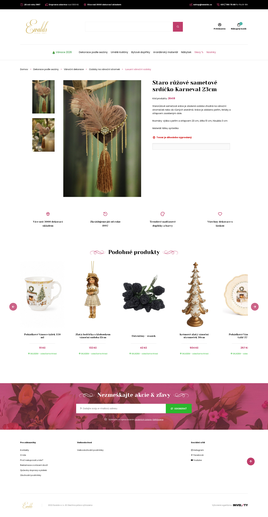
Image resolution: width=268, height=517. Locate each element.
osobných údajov (143, 419)
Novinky (211, 52)
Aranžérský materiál (165, 52)
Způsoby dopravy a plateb (33, 470)
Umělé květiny (119, 52)
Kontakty (24, 450)
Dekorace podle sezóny (93, 52)
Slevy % (198, 52)
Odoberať (180, 408)
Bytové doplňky (140, 52)
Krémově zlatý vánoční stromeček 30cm (194, 336)
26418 (171, 98)
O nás (23, 455)
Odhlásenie (157, 419)
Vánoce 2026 (64, 52)
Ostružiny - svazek (144, 335)
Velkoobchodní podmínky (90, 450)
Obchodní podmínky (30, 475)
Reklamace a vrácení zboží (34, 465)
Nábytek (186, 52)
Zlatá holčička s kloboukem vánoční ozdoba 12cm (93, 336)
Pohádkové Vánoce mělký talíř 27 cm (245, 336)
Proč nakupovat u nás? (31, 460)
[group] (45, 311)
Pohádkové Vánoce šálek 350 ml (42, 336)
